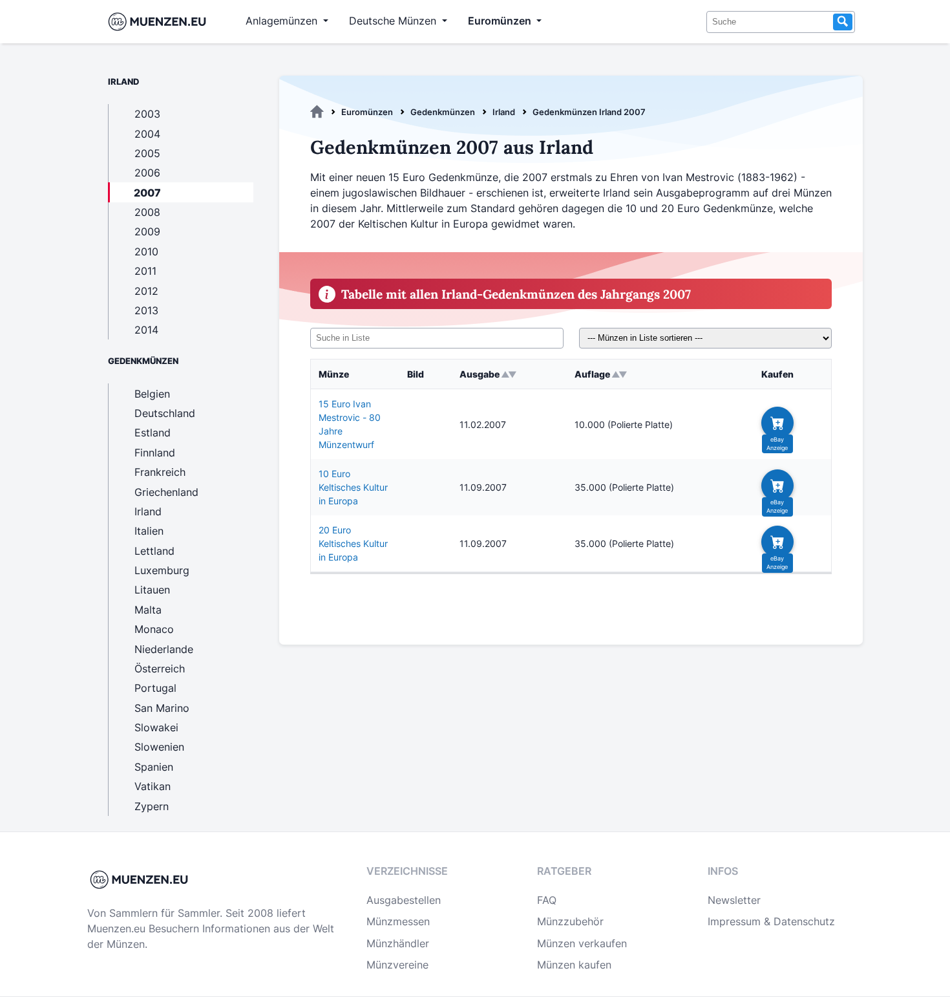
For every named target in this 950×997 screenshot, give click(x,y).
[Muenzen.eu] (317, 112)
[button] (777, 423)
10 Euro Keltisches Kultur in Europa (353, 487)
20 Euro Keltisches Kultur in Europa (353, 543)
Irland (503, 112)
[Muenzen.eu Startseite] (160, 21)
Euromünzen (367, 112)
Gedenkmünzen (442, 112)
